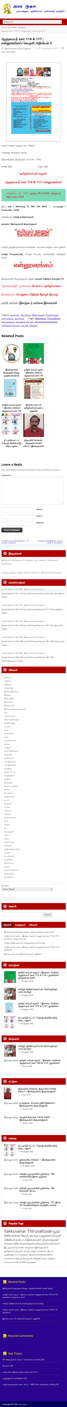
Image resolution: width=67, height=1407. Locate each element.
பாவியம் (7, 824)
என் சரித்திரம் (35, 1258)
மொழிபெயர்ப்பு (9, 856)
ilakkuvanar (12, 1235)
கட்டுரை (7, 726)
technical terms (45, 1254)
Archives (5, 885)
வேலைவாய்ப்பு (9, 873)
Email (39, 516)
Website (40, 522)
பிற (5, 828)
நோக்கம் (6, 1365)
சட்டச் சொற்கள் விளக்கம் (25, 1254)
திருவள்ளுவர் (27, 1243)
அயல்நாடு (21, 27)
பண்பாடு (7, 814)
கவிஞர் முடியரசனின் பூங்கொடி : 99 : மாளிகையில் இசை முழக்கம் (37, 1175)
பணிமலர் (7, 810)
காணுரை (7, 747)
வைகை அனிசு (12, 1243)
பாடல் (6, 821)
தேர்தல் (7, 789)
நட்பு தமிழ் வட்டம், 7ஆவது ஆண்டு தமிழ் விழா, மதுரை (11, 443)
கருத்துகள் (20, 924)
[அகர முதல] (33, 13)
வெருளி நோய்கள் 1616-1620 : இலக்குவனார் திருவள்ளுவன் (23, 589)
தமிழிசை (7, 779)
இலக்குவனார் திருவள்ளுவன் (18, 48)
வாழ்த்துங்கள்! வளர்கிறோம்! (13, 1378)
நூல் (56, 1231)
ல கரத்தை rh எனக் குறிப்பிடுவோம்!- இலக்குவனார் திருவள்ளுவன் (37, 1104)
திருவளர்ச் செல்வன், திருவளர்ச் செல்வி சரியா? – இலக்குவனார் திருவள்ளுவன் (37, 1090)
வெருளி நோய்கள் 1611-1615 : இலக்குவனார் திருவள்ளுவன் (23, 605)
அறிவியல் (7, 684)
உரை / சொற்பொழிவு (11, 719)
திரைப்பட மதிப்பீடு (11, 786)
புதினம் (7, 835)
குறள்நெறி (8, 754)
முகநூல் (7, 852)
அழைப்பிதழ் (25, 315)
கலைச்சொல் (10, 1258)
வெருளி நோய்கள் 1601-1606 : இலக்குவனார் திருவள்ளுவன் (23, 637)
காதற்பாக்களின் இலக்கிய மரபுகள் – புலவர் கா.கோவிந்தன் (51, 542)
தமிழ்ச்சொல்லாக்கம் (50, 1243)
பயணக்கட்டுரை (10, 817)
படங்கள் (7, 807)
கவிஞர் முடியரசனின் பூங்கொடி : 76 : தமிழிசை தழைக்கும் (15, 542)
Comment (6, 475)
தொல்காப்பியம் (9, 796)
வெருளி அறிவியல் (29, 325)
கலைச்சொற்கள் (10, 740)
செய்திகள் (19, 318)
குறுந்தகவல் (8, 758)
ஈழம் (6, 712)
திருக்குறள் (8, 782)
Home (14, 27)
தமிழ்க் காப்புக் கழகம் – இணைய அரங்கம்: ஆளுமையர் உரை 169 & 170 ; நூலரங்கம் (40, 1061)
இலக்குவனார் (9, 705)
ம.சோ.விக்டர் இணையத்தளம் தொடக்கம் (18, 1372)
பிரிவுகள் (33, 924)
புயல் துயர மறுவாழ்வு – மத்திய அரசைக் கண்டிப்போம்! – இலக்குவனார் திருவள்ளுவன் (32, 573)
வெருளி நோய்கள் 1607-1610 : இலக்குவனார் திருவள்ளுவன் (23, 621)
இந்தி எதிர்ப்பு (9, 698)
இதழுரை (7, 695)
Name (39, 509)
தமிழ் (37, 1243)
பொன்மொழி (9, 842)
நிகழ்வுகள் (8, 803)
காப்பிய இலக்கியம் (11, 751)
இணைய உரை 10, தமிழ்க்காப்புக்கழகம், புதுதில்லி (33, 408)
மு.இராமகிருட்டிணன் (12, 849)
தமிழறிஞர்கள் (9, 775)
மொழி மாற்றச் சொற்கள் (35, 1251)
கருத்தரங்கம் (7, 318)
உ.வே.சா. (50, 1251)
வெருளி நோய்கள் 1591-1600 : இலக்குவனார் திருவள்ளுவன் (23, 653)
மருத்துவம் (8, 845)
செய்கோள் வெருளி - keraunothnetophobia (36, 321)
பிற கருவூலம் (9, 831)
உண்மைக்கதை (9, 716)
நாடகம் (7, 800)
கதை (6, 730)
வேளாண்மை (9, 877)
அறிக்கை (7, 681)
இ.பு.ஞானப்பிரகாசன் (14, 1247)
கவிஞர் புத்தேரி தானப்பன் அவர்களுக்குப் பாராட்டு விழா (24, 943)
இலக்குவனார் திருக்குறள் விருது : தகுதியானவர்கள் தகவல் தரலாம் (29, 932)
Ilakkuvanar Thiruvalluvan (47, 318)
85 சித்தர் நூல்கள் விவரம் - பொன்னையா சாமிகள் (21, 1359)
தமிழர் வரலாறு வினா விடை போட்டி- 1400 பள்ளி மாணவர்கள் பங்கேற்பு (29, 1384)
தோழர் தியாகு (22, 1258)
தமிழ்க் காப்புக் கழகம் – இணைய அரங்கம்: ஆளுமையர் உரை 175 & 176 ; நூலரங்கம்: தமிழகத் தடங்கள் (33, 375)
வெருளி (7, 866)
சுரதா (44, 1258)
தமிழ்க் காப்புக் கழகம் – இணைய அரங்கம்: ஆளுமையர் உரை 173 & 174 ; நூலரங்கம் (38, 1004)
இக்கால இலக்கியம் (11, 691)
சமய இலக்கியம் (10, 765)
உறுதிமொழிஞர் (9, 723)
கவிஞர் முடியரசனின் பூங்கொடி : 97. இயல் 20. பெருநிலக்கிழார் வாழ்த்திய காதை (40, 1203)
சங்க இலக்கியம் (10, 761)
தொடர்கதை (8, 793)
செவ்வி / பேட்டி (9, 772)
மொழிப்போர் (8, 859)
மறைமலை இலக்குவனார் (36, 1247)
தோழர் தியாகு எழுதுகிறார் (36, 1235)
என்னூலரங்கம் (7, 321)
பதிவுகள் (7, 924)
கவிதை (7, 744)
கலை (6, 737)
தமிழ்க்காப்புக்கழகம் (10, 325)
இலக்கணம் (8, 702)
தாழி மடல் (21, 1239)
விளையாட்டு (9, 863)
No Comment (8, 51)
